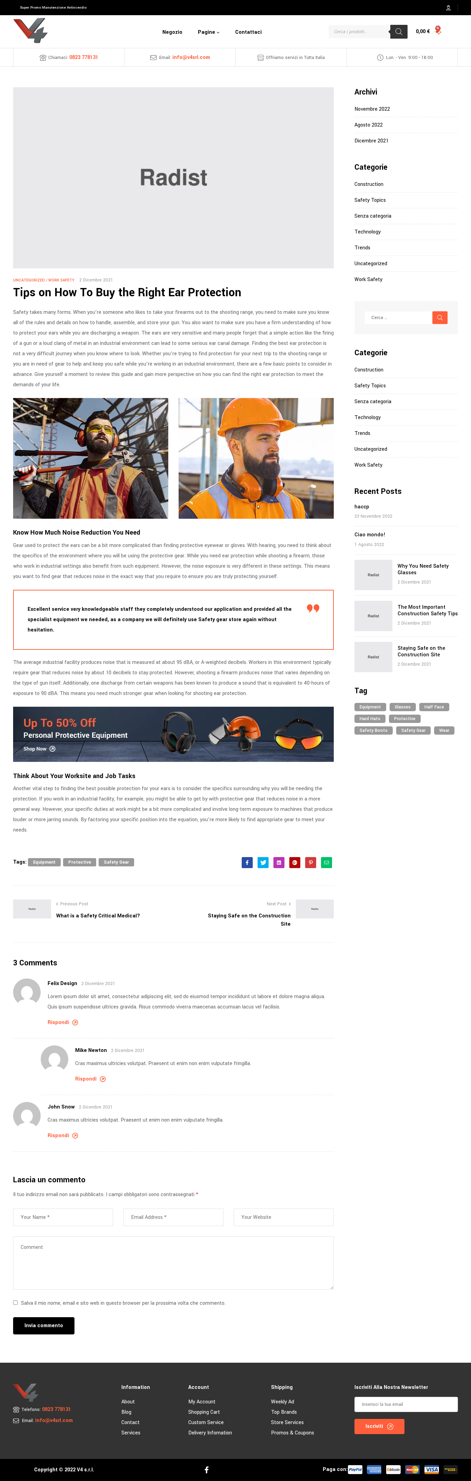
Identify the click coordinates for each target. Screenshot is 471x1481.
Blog (126, 1412)
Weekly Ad (282, 1401)
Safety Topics (370, 200)
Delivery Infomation (210, 1433)
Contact (130, 1422)
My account (202, 1401)
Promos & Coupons (292, 1433)
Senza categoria (372, 216)
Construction (368, 184)
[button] (53, 7)
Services (130, 1433)
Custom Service (206, 1422)
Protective (79, 862)
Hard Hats (370, 719)
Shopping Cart (204, 1412)
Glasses (403, 707)
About (128, 1401)
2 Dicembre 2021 (96, 280)
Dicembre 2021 (371, 141)
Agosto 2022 (368, 125)
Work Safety (61, 280)
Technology (367, 232)
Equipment (44, 862)
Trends (362, 247)
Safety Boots (374, 730)
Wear (444, 730)
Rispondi (58, 1022)
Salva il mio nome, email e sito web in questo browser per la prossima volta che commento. (123, 1303)
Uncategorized (29, 280)
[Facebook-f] (206, 1469)
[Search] (399, 32)
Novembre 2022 (372, 109)
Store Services (287, 1422)
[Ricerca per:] (406, 317)
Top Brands (284, 1412)
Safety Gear (116, 862)
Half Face (434, 707)
